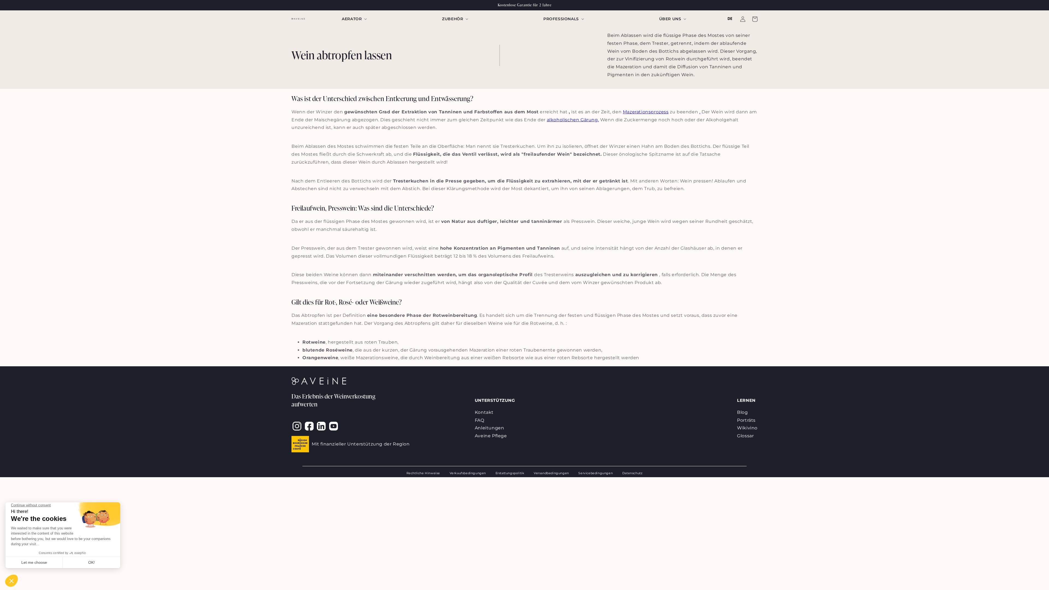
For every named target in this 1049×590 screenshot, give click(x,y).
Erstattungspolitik (510, 473)
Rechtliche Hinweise (423, 473)
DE (730, 18)
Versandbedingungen (551, 473)
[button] (353, 19)
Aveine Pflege (491, 435)
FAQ (479, 420)
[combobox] (730, 18)
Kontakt (484, 412)
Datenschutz (632, 473)
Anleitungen (489, 427)
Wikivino (747, 427)
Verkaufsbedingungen (468, 473)
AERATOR (352, 18)
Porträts (746, 420)
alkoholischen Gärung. (573, 119)
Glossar (745, 435)
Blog (742, 412)
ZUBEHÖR (452, 18)
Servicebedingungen (595, 473)
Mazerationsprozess (646, 111)
